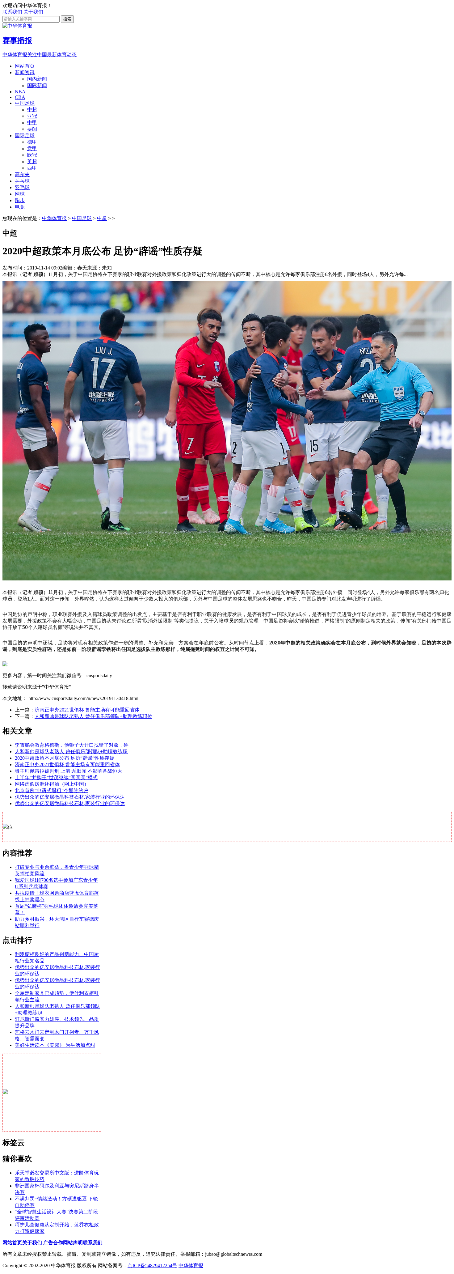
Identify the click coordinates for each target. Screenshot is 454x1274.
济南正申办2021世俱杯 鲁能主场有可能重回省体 (87, 709)
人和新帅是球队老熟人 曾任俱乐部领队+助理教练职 (71, 751)
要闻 (32, 129)
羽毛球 (22, 187)
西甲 (32, 168)
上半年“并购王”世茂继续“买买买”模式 (56, 777)
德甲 (32, 142)
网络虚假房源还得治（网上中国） (52, 784)
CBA (20, 97)
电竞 (20, 207)
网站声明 (73, 1242)
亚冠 (32, 116)
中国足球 (25, 103)
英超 (32, 161)
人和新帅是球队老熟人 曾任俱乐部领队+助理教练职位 (93, 716)
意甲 (32, 148)
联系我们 (12, 12)
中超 (32, 109)
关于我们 (33, 12)
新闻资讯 (25, 72)
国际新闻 (37, 85)
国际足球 (25, 135)
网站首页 (25, 66)
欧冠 (32, 155)
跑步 (20, 200)
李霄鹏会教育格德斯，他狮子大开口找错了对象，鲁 (71, 745)
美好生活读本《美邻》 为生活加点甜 (55, 1045)
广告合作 (53, 1242)
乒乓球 (22, 181)
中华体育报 (54, 218)
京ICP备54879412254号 (152, 1265)
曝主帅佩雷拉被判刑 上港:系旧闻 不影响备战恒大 (68, 771)
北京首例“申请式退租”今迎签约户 (51, 790)
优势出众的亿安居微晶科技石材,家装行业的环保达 (70, 797)
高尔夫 (22, 174)
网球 (20, 194)
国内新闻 (37, 79)
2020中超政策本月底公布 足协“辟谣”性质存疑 (64, 758)
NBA (20, 91)
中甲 (32, 122)
